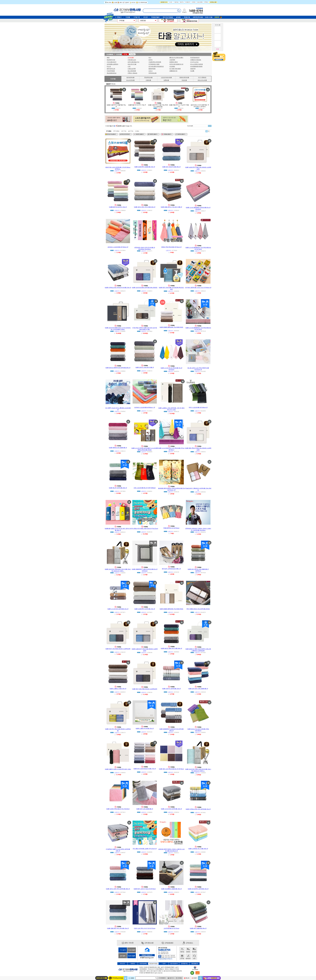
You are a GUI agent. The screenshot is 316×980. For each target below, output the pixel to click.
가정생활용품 (109, 54)
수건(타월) (119, 54)
